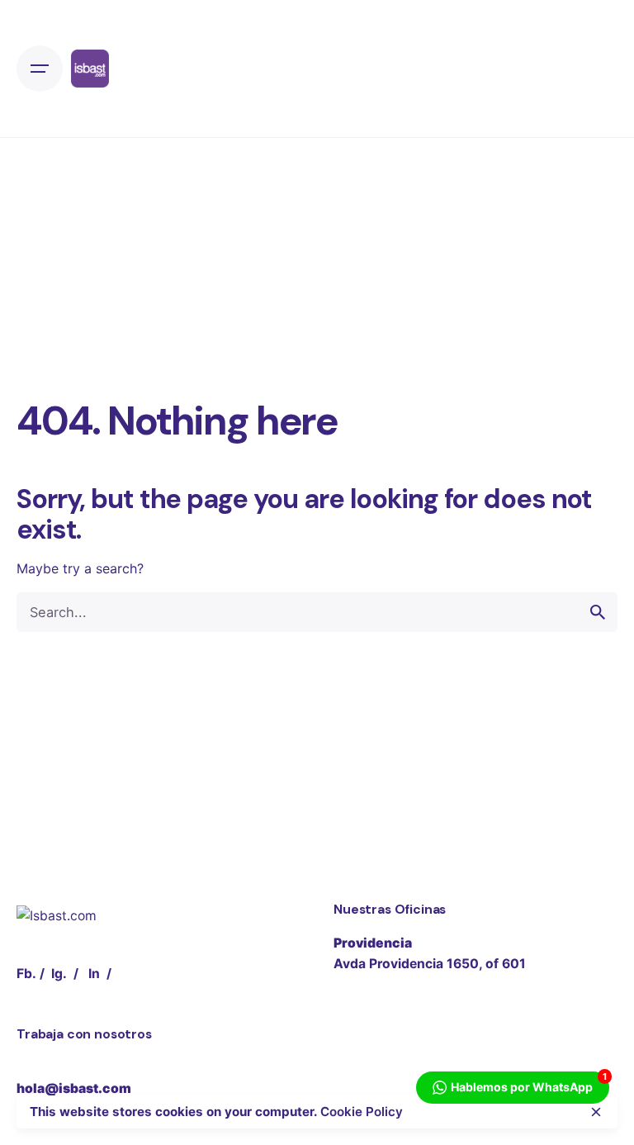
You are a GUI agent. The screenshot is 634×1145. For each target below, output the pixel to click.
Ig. (59, 973)
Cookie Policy (361, 1111)
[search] (597, 612)
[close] (596, 1112)
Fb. (26, 973)
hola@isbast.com (74, 1088)
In (94, 973)
